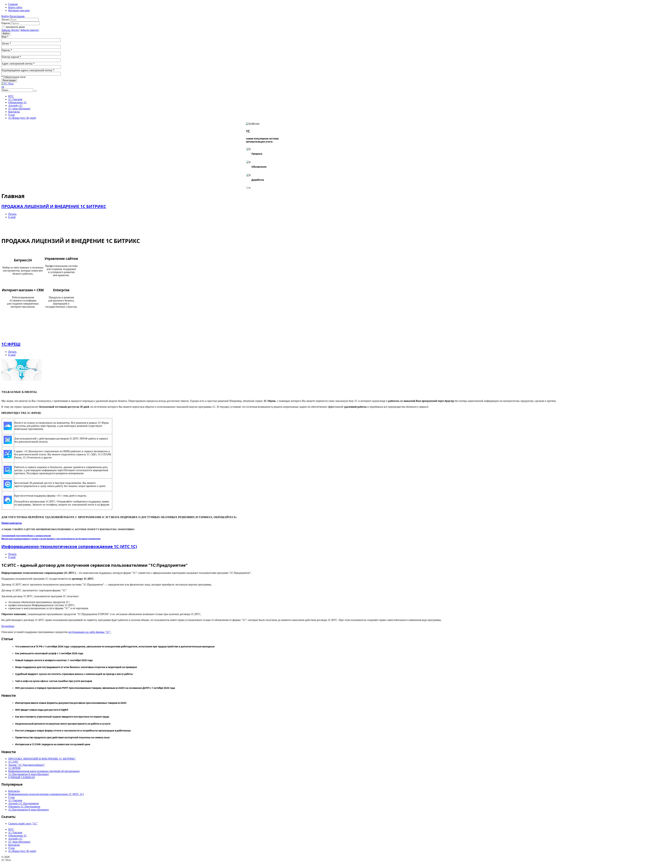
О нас (11, 114)
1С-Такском (15, 99)
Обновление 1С (17, 102)
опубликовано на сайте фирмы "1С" (89, 632)
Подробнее (7, 626)
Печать (12, 214)
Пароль (5, 23)
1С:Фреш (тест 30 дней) (22, 117)
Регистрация (17, 16)
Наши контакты (11, 523)
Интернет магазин (19, 10)
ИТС (11, 96)
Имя (4, 36)
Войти (5, 16)
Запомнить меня (15, 26)
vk (2, 86)
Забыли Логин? (10, 30)
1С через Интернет (19, 108)
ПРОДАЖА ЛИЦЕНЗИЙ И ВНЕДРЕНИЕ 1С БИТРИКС (53, 206)
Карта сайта (15, 7)
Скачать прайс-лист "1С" (23, 823)
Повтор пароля (11, 56)
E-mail (11, 217)
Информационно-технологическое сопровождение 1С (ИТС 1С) (69, 546)
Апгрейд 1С (15, 105)
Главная (13, 4)
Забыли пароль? (29, 30)
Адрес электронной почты (18, 63)
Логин (5, 19)
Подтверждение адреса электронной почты (27, 70)
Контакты (14, 111)
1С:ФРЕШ (10, 344)
